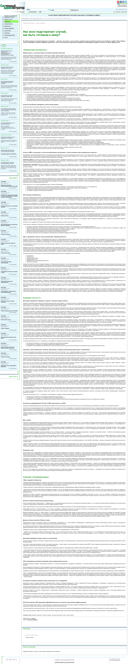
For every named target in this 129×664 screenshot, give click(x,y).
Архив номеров (9, 28)
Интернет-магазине (33, 619)
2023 (31, 18)
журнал (33, 618)
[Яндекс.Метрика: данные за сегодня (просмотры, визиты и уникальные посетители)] (69, 662)
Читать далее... (13, 61)
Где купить (7, 30)
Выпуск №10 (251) (37, 18)
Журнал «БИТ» (8, 19)
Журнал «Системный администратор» (10, 16)
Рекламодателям (9, 35)
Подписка (7, 21)
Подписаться (74, 10)
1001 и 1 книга (12, 178)
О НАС (6, 37)
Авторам (7, 33)
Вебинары (7, 26)
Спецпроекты (8, 24)
